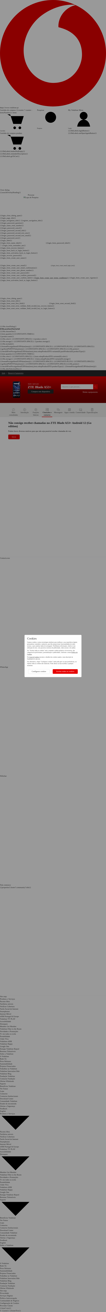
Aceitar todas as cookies (65, 671)
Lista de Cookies (34, 657)
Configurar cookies (39, 671)
